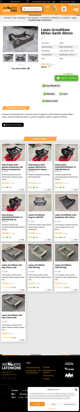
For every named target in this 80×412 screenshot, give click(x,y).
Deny (53, 404)
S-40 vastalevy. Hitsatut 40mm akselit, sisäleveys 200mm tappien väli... (13, 327)
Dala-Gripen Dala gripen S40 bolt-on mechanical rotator (37, 167)
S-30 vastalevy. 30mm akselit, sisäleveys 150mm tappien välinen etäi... (66, 277)
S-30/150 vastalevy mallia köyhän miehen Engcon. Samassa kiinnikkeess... (39, 227)
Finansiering (48, 375)
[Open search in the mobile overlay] (32, 8)
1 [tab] (19, 65)
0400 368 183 (15, 2)
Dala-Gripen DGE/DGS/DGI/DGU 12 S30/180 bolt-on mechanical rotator (65, 168)
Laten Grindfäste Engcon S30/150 (36, 216)
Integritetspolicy (33, 367)
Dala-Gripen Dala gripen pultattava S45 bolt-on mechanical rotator (12, 168)
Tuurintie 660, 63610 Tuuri (41, 2)
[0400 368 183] (1, 1)
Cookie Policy (52, 408)
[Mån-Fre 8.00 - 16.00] (54, 1)
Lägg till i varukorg (68, 78)
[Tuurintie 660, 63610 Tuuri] (28, 1)
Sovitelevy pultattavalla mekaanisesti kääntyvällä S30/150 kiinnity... (66, 177)
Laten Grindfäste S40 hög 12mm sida (12, 316)
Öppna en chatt (51, 101)
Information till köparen (49, 371)
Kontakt (46, 378)
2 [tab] (20, 65)
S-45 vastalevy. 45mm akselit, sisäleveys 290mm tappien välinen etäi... (13, 277)
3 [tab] (22, 65)
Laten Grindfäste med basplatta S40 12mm (65, 216)
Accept (37, 404)
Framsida (7, 18)
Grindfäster (66, 18)
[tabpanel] (8, 57)
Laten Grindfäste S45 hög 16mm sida (12, 266)
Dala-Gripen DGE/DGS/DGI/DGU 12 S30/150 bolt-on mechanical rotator (12, 218)
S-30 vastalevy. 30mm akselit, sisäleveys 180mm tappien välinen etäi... (39, 277)
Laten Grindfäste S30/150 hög (63, 266)
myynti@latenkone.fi (9, 374)
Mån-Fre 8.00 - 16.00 (67, 2)
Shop (14, 18)
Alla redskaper (33, 18)
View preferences (69, 404)
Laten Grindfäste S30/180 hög (36, 266)
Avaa (22, 189)
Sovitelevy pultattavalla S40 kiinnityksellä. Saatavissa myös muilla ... (12, 177)
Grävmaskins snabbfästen (50, 18)
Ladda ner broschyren (13, 125)
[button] (76, 389)
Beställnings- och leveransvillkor (33, 371)
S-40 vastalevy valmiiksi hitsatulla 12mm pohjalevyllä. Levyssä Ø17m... (66, 227)
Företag (46, 367)
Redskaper (22, 18)
